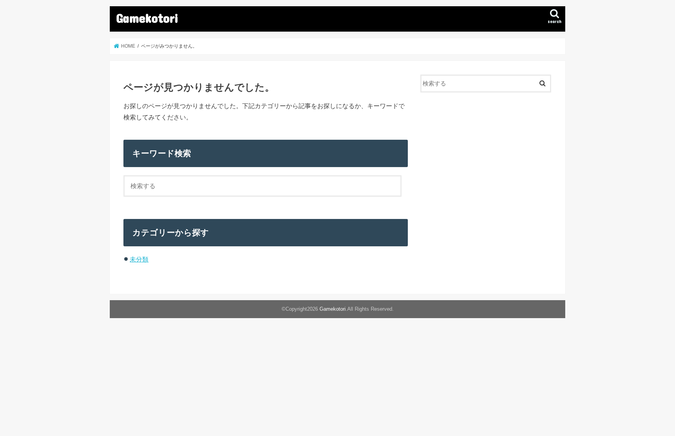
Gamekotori (147, 17)
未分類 (139, 259)
